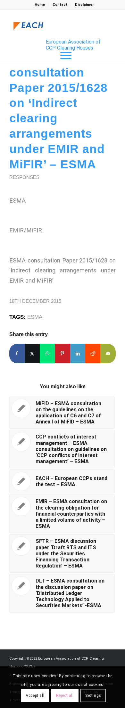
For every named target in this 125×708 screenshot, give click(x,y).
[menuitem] (39, 4)
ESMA (34, 317)
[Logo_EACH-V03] (29, 26)
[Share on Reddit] (92, 353)
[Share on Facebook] (16, 353)
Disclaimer (84, 5)
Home (40, 5)
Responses (24, 177)
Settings (93, 695)
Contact (60, 5)
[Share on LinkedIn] (77, 353)
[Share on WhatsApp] (47, 353)
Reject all (65, 695)
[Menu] (62, 55)
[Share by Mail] (107, 353)
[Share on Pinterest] (62, 353)
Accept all (35, 695)
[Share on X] (32, 353)
